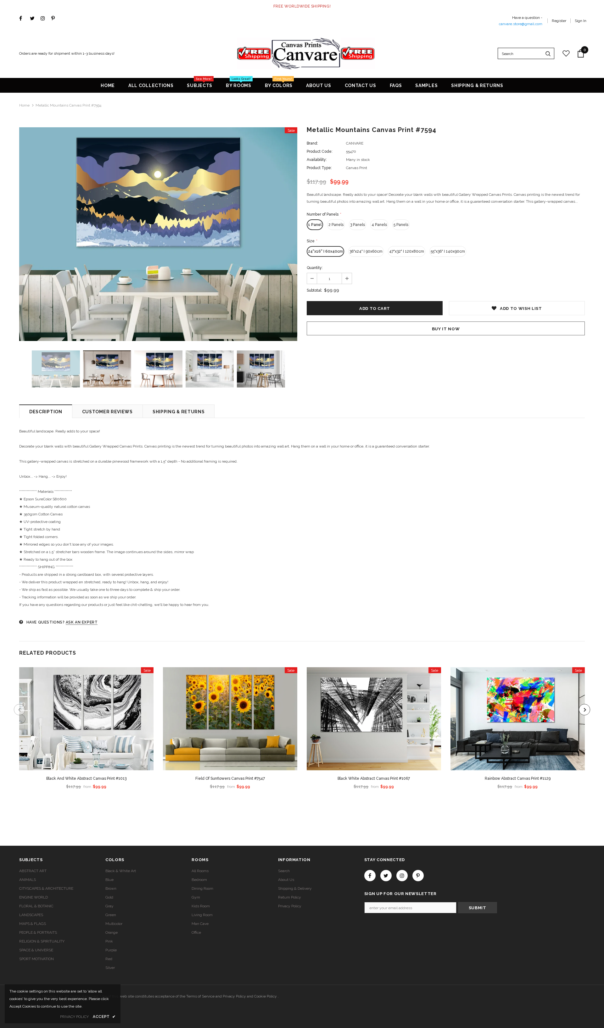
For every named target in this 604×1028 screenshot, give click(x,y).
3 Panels (357, 225)
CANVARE (354, 143)
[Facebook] (23, 19)
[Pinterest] (55, 19)
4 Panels (379, 225)
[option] (158, 234)
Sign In (580, 21)
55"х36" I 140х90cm (448, 251)
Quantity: (315, 268)
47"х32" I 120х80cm (406, 251)
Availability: (317, 159)
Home (24, 105)
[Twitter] (34, 19)
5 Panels (401, 225)
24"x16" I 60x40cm (325, 251)
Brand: (312, 143)
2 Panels (336, 225)
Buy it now (446, 329)
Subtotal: (314, 290)
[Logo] (306, 53)
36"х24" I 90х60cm (366, 251)
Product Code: (320, 151)
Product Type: (319, 168)
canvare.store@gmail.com (520, 24)
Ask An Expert (82, 622)
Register (559, 21)
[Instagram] (44, 19)
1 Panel (315, 225)
